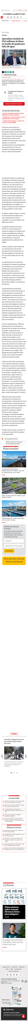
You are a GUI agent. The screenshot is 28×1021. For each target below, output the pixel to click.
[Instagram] (17, 17)
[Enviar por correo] (13, 72)
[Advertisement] (14, 672)
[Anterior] (2, 756)
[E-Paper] (24, 10)
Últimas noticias (14, 827)
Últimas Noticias (16, 20)
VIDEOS (14, 734)
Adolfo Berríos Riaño (10, 75)
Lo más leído (14, 798)
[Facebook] (14, 17)
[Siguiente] (26, 756)
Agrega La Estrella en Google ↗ (14, 103)
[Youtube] (20, 17)
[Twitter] (3, 72)
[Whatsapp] (8, 72)
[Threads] (8, 17)
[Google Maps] (22, 981)
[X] (11, 17)
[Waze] (26, 981)
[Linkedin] (11, 72)
